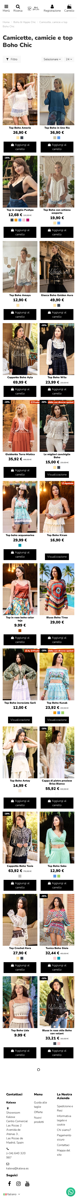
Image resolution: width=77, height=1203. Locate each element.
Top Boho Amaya (20, 295)
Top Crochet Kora (20, 948)
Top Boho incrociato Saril (20, 703)
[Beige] (17, 137)
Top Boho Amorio (20, 128)
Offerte (38, 1112)
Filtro (13, 59)
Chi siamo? (64, 1130)
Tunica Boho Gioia (57, 948)
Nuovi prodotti (39, 1120)
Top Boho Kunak (57, 703)
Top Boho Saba (57, 866)
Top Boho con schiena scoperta (57, 211)
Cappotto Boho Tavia (20, 866)
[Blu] (58, 137)
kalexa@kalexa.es (17, 1168)
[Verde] (62, 712)
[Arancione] (16, 220)
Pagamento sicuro (64, 1137)
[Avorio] (19, 790)
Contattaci (63, 1145)
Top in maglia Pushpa (20, 210)
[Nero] (21, 137)
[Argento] (19, 876)
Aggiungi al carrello (22, 147)
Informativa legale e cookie (64, 1120)
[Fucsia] (27, 220)
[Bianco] (21, 305)
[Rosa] (23, 220)
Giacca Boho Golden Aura (57, 295)
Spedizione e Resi (65, 1108)
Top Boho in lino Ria (57, 128)
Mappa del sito (63, 1152)
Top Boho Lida (20, 1030)
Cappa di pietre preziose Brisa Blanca (57, 782)
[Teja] (19, 630)
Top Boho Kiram (57, 535)
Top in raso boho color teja (20, 619)
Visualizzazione (57, 475)
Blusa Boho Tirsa (57, 617)
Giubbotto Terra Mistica (20, 454)
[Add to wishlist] (34, 79)
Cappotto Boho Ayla (20, 377)
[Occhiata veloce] (34, 86)
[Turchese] (19, 545)
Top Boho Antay (20, 780)
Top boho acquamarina (20, 535)
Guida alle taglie (40, 1105)
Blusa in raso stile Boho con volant (57, 1032)
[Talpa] (54, 137)
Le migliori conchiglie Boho (57, 456)
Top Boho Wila (57, 377)
